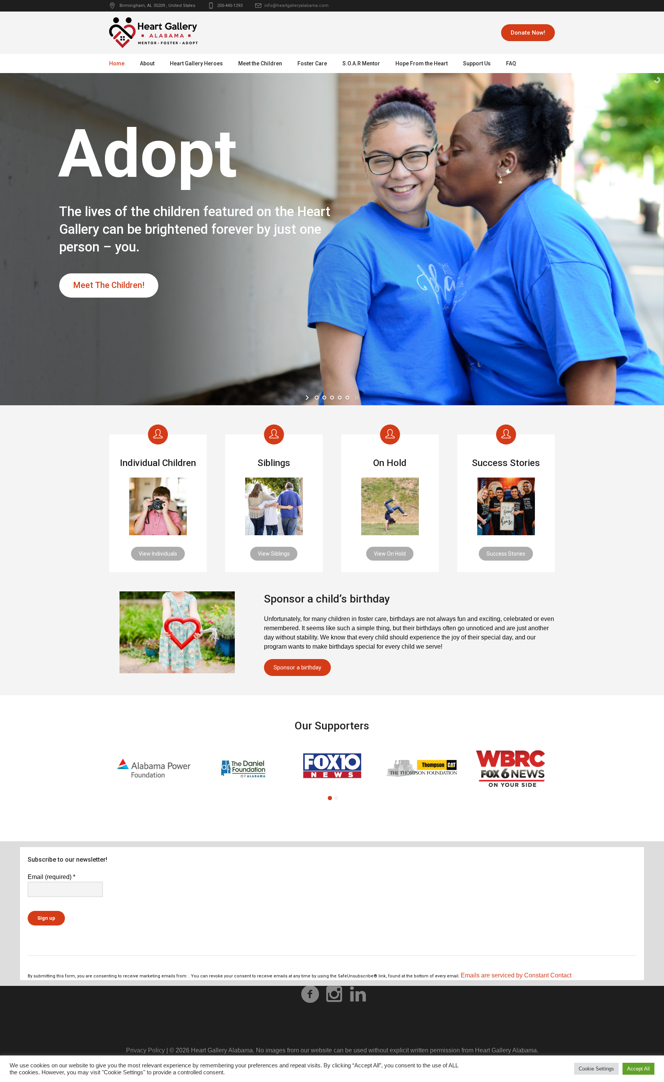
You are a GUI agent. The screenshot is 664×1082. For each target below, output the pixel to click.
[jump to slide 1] (316, 397)
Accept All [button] (638, 1069)
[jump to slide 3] (332, 397)
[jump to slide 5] (347, 397)
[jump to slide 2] (324, 397)
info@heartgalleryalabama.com (296, 5)
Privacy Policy (145, 1050)
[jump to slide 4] (340, 397)
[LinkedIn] (358, 994)
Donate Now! (528, 32)
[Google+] (334, 994)
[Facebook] (310, 994)
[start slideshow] (308, 397)
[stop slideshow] (356, 397)
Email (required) (51, 877)
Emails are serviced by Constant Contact (516, 975)
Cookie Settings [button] (596, 1069)
